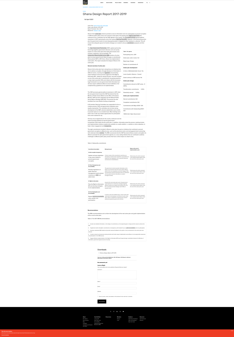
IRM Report (118, 257)
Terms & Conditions (5, 335)
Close (232, 330)
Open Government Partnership (98, 48)
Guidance (130, 317)
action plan (98, 34)
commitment (130, 43)
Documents (85, 7)
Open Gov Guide (131, 321)
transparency (107, 126)
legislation (107, 73)
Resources (142, 317)
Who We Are (85, 318)
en (149, 2)
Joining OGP (96, 318)
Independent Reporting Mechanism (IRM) (98, 55)
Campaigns (85, 323)
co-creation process (130, 37)
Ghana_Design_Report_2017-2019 (108, 253)
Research (141, 320)
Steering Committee (121, 39)
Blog (84, 321)
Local (118, 320)
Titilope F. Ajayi (97, 30)
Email (99, 286)
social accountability (98, 196)
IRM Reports (124, 257)
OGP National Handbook (133, 318)
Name (99, 281)
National (129, 257)
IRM (115, 257)
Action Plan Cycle (97, 320)
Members (119, 317)
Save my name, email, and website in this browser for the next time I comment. (115, 296)
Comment (100, 269)
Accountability (97, 321)
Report (110, 258)
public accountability (130, 228)
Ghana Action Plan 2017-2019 (101, 25)
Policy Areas (108, 317)
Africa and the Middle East (108, 257)
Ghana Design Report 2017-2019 (96, 7)
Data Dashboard (143, 318)
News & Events (86, 320)
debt (97, 175)
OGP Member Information (103, 258)
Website (99, 291)
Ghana (84, 11)
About (84, 317)
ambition (102, 133)
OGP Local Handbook (132, 320)
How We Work (97, 317)
